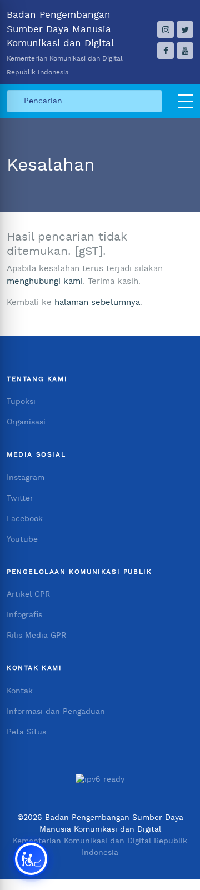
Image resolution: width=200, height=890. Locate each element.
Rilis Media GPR (36, 635)
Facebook (25, 519)
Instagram (25, 478)
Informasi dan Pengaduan (56, 712)
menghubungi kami (45, 281)
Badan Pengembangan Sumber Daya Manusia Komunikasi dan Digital (65, 43)
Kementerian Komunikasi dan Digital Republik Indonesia (100, 847)
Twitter (20, 498)
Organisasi (26, 422)
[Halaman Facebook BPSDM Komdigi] (165, 50)
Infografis (24, 615)
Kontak (20, 691)
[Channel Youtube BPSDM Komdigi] (185, 50)
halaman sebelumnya (97, 302)
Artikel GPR (28, 594)
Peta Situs (26, 732)
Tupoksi (21, 402)
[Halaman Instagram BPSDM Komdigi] (165, 29)
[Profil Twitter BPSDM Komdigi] (185, 29)
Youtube (22, 539)
